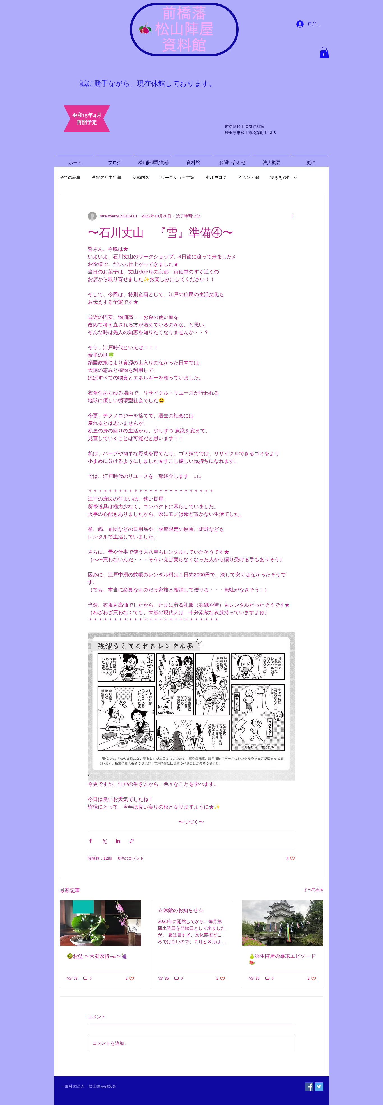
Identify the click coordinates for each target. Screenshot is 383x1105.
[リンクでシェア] (131, 841)
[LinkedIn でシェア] (118, 841)
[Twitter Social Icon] (319, 1086)
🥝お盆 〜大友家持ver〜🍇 (97, 956)
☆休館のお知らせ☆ (180, 910)
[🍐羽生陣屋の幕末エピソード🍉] (282, 923)
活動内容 (141, 178)
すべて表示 (313, 889)
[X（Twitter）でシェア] (104, 841)
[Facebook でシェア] (90, 841)
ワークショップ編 (177, 178)
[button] (324, 52)
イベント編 (248, 178)
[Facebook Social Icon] (309, 1086)
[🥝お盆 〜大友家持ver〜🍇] (100, 923)
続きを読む (280, 178)
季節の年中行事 (106, 178)
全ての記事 (70, 178)
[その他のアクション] (292, 216)
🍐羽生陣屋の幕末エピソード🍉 (282, 959)
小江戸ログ (216, 178)
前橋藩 (184, 12)
